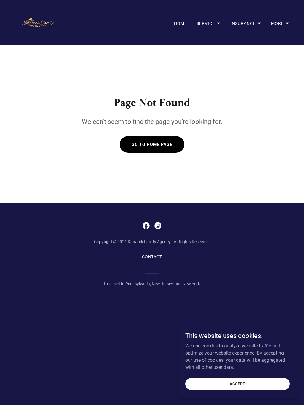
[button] (209, 23)
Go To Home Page (152, 144)
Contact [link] (152, 256)
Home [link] (180, 23)
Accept (237, 384)
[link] (37, 22)
